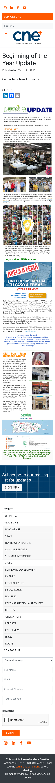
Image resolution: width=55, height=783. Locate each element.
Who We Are (12, 529)
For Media (10, 516)
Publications (13, 616)
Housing (10, 596)
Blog (8, 637)
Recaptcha (8, 710)
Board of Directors (18, 542)
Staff (8, 536)
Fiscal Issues (13, 589)
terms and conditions (28, 766)
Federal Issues (14, 583)
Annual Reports (16, 549)
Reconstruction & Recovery (24, 603)
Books (9, 643)
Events (8, 509)
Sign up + (12, 487)
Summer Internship (18, 556)
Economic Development (21, 569)
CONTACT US (12, 650)
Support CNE (12, 16)
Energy (10, 576)
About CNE (11, 522)
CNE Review (12, 630)
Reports (10, 623)
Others (10, 610)
